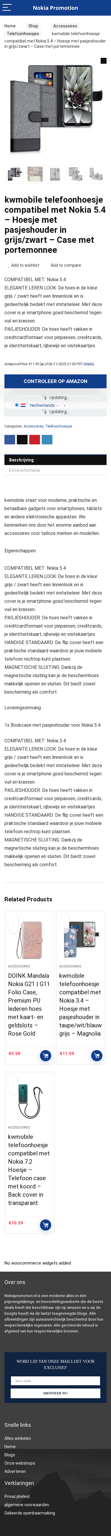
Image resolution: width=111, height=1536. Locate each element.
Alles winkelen (17, 1438)
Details (88, 364)
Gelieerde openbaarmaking (29, 1513)
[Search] (102, 8)
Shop (33, 26)
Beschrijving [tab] (21, 460)
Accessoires (65, 26)
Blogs (9, 1455)
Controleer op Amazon (55, 381)
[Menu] (7, 8)
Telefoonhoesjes (23, 33)
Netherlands (42, 405)
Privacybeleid (17, 1496)
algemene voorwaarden (26, 1504)
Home (10, 26)
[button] (104, 61)
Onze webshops (19, 1463)
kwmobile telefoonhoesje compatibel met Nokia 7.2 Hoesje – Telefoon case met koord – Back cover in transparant (29, 1169)
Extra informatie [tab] (24, 470)
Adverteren (15, 1471)
